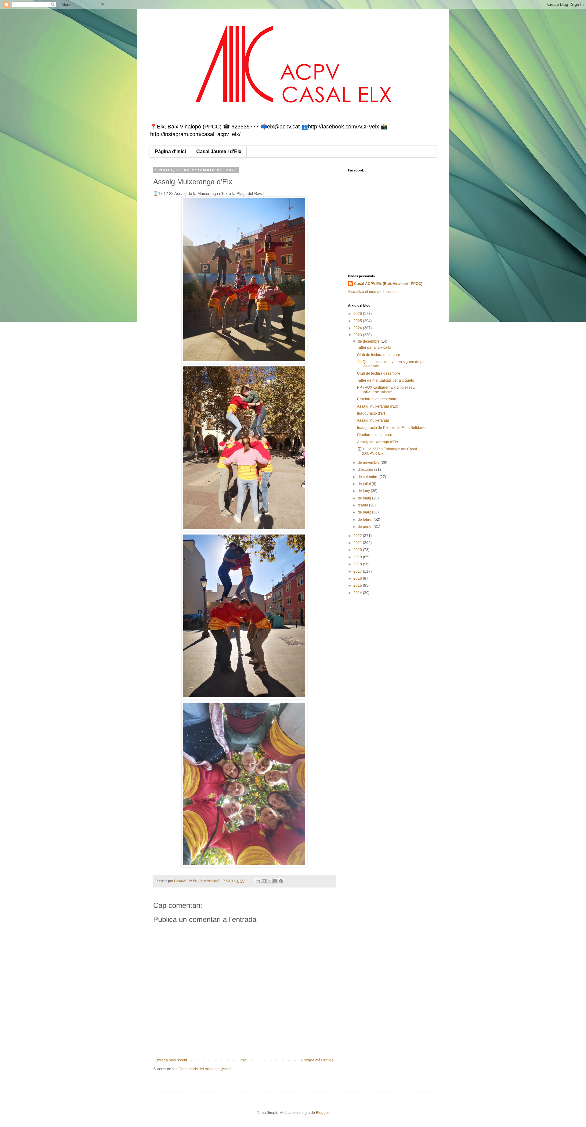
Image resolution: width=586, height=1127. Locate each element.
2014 (358, 593)
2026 (358, 313)
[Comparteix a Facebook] (275, 881)
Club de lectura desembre (378, 355)
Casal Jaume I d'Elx (218, 151)
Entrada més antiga (317, 1060)
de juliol (365, 484)
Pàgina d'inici (170, 151)
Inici (244, 1060)
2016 (358, 578)
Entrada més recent (171, 1060)
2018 (358, 564)
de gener (366, 526)
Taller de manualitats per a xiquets (385, 380)
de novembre (369, 462)
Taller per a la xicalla (374, 347)
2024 (358, 328)
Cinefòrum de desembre (377, 399)
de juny (364, 491)
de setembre (368, 477)
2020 (358, 550)
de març (365, 512)
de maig (365, 498)
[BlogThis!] (264, 881)
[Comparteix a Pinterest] (281, 881)
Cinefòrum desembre (374, 435)
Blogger (322, 1113)
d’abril (363, 505)
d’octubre (366, 469)
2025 (358, 321)
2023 (358, 335)
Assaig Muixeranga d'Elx (377, 406)
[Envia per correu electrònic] (258, 881)
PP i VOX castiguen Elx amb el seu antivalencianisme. (386, 389)
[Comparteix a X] (269, 881)
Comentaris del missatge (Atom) (205, 1069)
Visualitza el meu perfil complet (374, 292)
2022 (358, 536)
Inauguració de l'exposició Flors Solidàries (392, 428)
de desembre (369, 341)
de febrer (366, 519)
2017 (358, 571)
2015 (358, 585)
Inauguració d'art (371, 413)
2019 (358, 557)
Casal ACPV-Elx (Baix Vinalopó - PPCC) (388, 284)
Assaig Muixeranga (373, 420)
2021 (358, 543)
